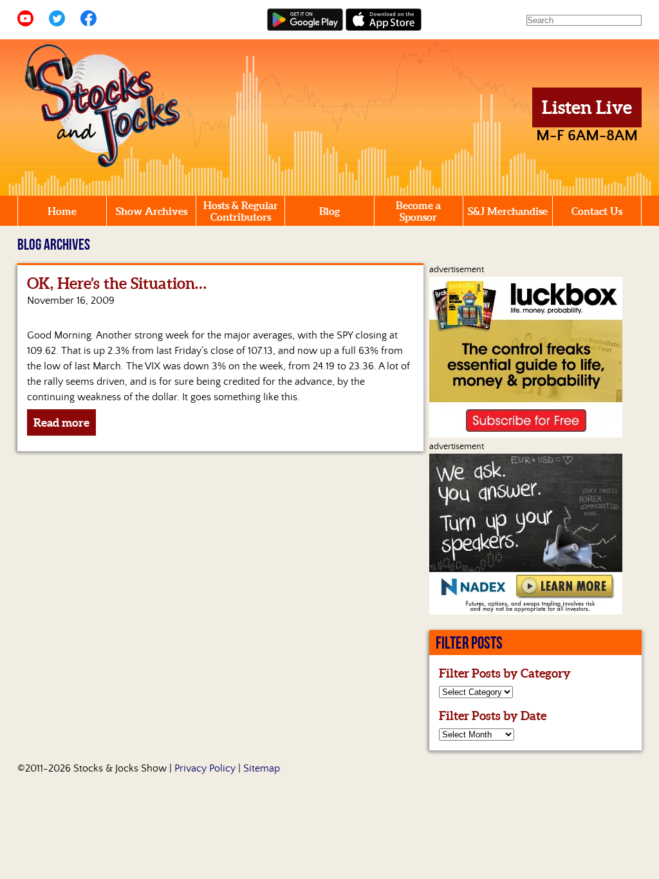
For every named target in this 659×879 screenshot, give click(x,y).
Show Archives (151, 211)
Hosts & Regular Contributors (240, 211)
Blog (329, 211)
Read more (61, 422)
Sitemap (261, 768)
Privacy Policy (205, 768)
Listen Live (587, 107)
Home (62, 211)
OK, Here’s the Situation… (117, 283)
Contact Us (596, 211)
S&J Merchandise (508, 211)
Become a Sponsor (418, 211)
